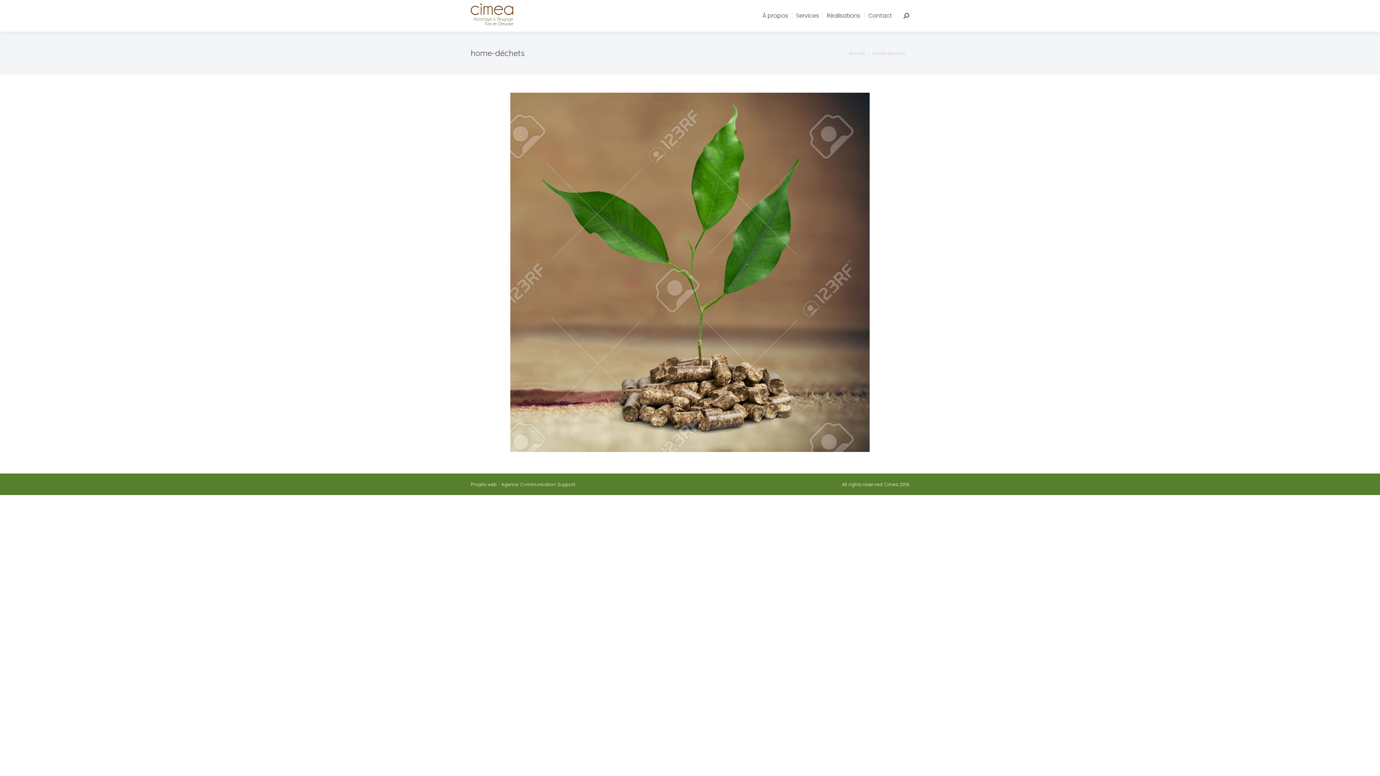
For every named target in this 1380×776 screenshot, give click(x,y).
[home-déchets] (690, 272)
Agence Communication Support (538, 484)
